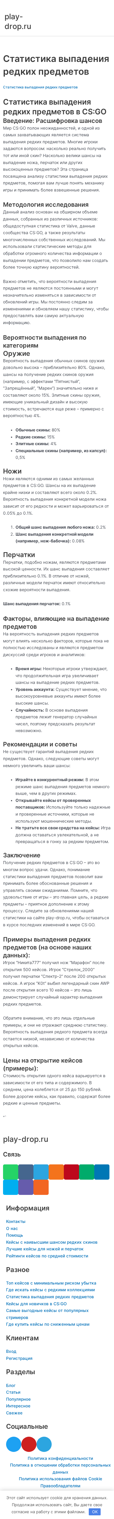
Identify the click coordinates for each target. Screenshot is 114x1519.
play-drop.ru (25, 1139)
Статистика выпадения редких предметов (40, 87)
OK (95, 1511)
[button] (57, 42)
